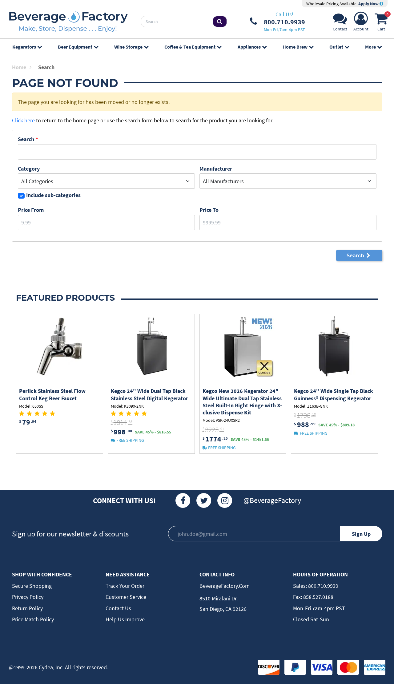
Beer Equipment (75, 47)
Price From (31, 209)
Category (29, 168)
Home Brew (295, 47)
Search (26, 139)
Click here (23, 120)
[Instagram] (224, 500)
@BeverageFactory (272, 500)
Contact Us (118, 608)
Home (19, 67)
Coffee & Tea (189, 47)
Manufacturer (215, 168)
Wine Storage (128, 47)
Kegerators (24, 47)
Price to (209, 209)
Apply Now (369, 3)
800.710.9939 (322, 585)
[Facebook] (182, 500)
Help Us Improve (125, 619)
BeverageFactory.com (224, 585)
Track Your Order (125, 585)
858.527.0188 (317, 596)
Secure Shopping (32, 585)
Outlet (336, 47)
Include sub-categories (53, 195)
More (370, 47)
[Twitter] (203, 500)
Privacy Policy (27, 596)
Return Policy (27, 608)
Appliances (249, 47)
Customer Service (126, 596)
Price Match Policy (33, 619)
